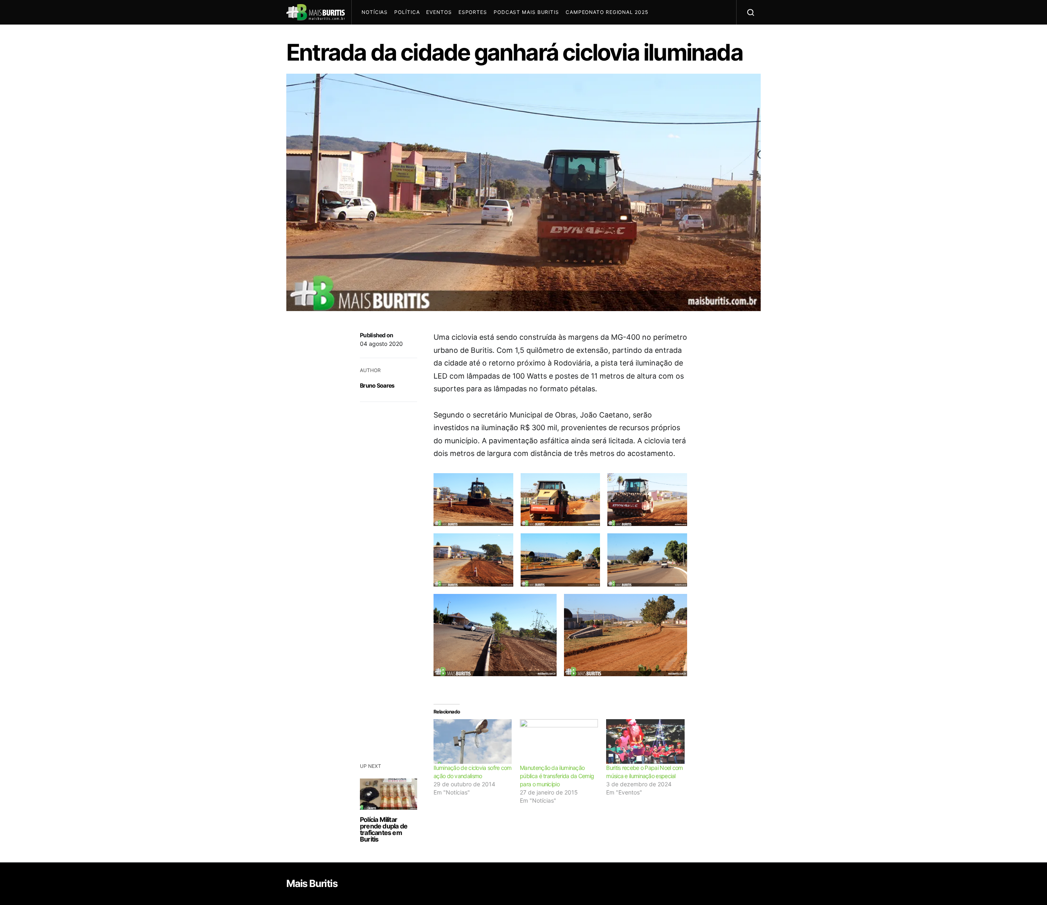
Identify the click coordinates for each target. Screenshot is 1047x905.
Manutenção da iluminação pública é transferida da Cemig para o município (557, 776)
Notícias (375, 12)
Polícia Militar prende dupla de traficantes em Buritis (383, 829)
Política (407, 12)
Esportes (472, 12)
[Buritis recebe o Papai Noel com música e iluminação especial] (645, 741)
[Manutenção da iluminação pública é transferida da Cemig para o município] (559, 741)
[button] (473, 499)
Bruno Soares (377, 385)
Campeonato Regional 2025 (607, 12)
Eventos (439, 12)
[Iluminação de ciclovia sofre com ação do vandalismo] (473, 741)
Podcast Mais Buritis (526, 12)
